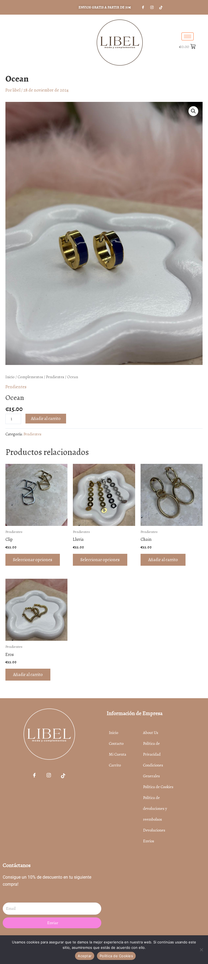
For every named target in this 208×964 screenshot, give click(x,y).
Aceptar (85, 956)
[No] (201, 949)
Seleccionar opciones (32, 559)
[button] (193, 111)
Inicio (10, 377)
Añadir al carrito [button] (163, 559)
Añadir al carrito (46, 418)
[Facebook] (34, 776)
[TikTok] (63, 776)
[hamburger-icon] (187, 36)
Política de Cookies (116, 956)
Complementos (30, 377)
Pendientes (55, 377)
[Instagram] (152, 7)
